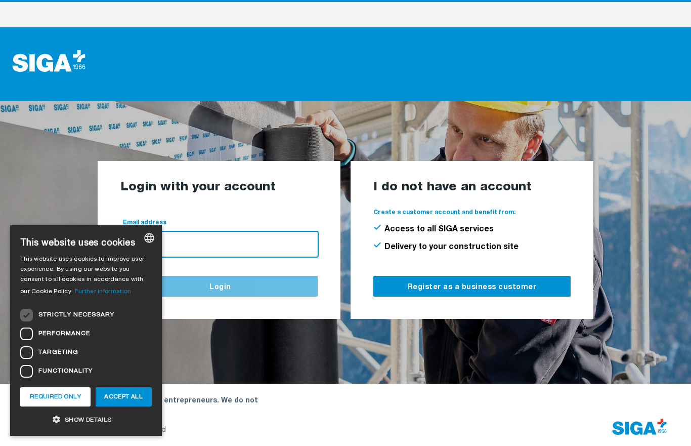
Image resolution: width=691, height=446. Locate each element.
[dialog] (86, 330)
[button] (86, 419)
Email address (144, 222)
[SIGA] (48, 61)
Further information (103, 292)
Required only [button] (55, 397)
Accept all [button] (123, 397)
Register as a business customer (472, 287)
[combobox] (149, 238)
